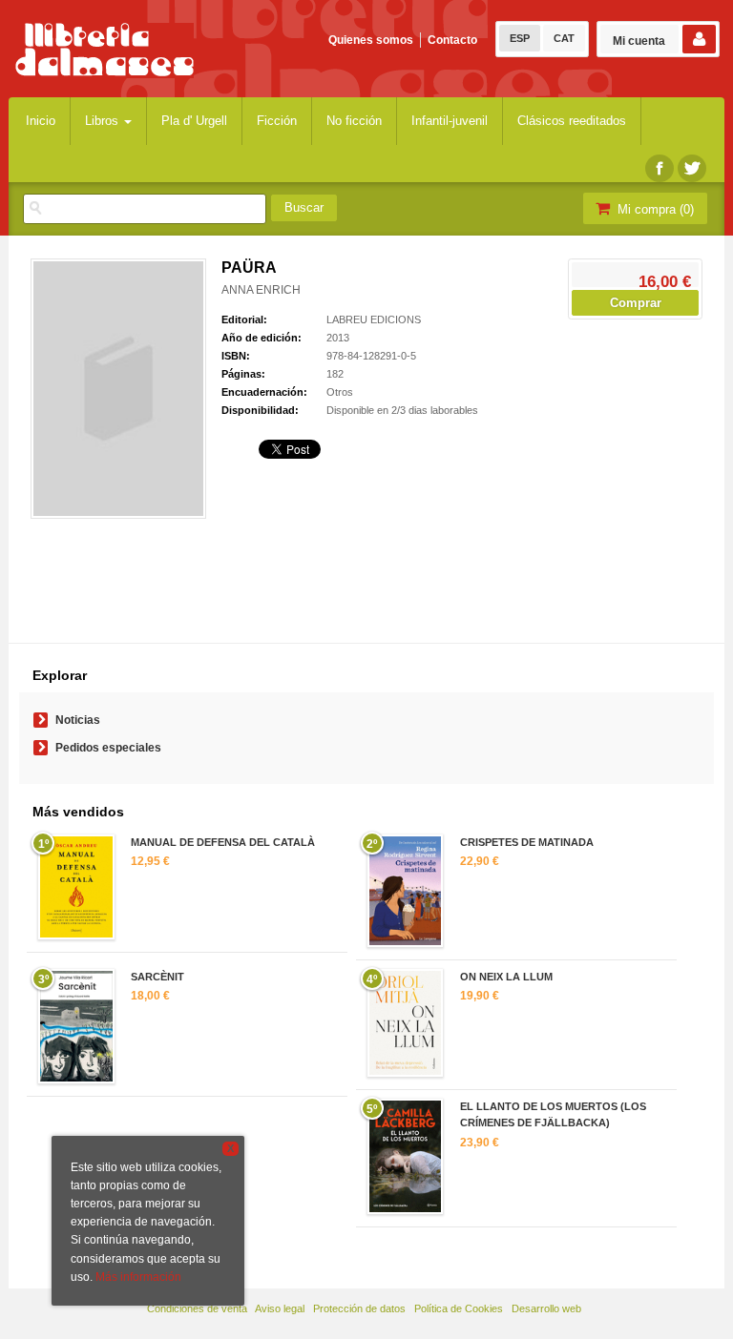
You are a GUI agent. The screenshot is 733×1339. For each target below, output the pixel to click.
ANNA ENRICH (261, 290)
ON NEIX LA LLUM (506, 976)
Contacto (452, 40)
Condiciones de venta (197, 1308)
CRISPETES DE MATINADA (527, 842)
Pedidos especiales (108, 747)
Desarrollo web (546, 1308)
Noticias (77, 720)
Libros (103, 120)
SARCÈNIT (157, 976)
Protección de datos (359, 1308)
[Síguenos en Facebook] (659, 168)
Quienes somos (370, 40)
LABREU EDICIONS (373, 319)
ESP (520, 38)
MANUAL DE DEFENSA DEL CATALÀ (223, 842)
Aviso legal (279, 1308)
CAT (564, 38)
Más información (138, 1277)
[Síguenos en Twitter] (692, 168)
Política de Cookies (458, 1308)
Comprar (635, 303)
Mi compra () (654, 209)
